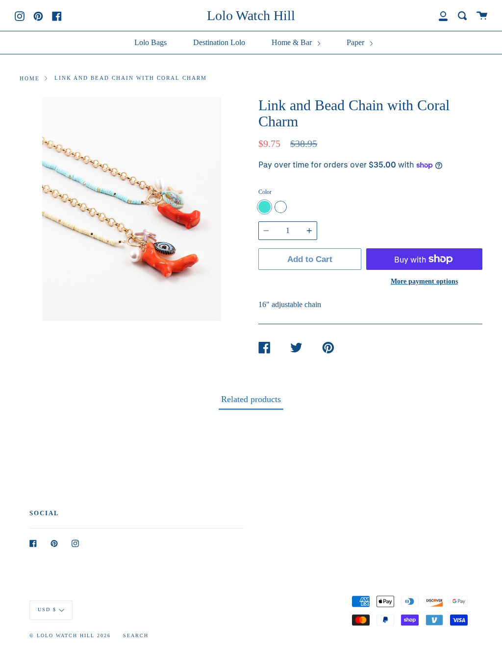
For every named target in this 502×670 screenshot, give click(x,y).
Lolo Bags (150, 42)
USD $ (47, 610)
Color (265, 192)
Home (30, 78)
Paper (356, 42)
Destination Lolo (219, 42)
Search (136, 635)
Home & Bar (293, 42)
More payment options (424, 281)
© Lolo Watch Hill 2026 (70, 635)
